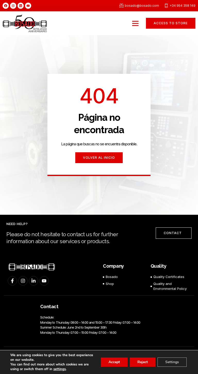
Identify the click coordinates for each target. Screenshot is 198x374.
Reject (142, 362)
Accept (114, 362)
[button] (135, 23)
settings (59, 369)
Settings (172, 362)
